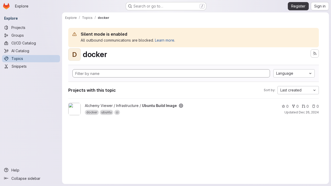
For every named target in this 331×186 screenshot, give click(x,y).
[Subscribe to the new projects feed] (315, 53)
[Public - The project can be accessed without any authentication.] (181, 106)
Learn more (164, 40)
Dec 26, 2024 (309, 112)
